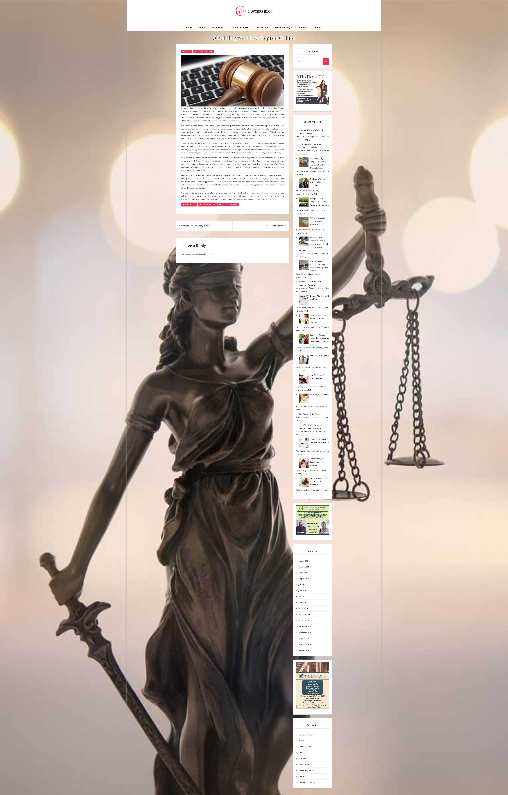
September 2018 (305, 644)
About (202, 27)
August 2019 (304, 579)
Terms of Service (240, 27)
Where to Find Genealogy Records (195, 225)
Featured (302, 758)
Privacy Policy (218, 27)
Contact (318, 27)
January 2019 (304, 620)
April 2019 (302, 602)
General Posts (208, 204)
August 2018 (304, 650)
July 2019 (302, 584)
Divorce (302, 741)
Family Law (260, 27)
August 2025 (304, 561)
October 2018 (304, 638)
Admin (187, 51)
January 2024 (304, 567)
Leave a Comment (230, 204)
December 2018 (305, 626)
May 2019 (302, 596)
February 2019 (304, 614)
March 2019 (303, 608)
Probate (303, 27)
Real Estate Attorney (307, 782)
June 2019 (302, 590)
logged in (195, 254)
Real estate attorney (275, 225)
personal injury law (306, 770)
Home (189, 27)
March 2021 (303, 573)
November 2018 (305, 632)
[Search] (326, 61)
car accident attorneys (307, 735)
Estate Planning (282, 27)
